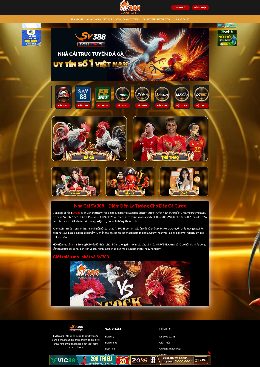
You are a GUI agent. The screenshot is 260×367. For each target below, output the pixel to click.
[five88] (227, 25)
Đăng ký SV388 (130, 19)
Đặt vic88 (68, 102)
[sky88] (31, 38)
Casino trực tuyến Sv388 (157, 19)
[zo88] (170, 360)
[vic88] (90, 360)
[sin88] (31, 25)
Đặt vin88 (107, 102)
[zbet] (227, 38)
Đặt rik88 (206, 102)
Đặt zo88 (87, 102)
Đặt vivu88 (166, 102)
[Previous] (58, 53)
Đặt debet (147, 102)
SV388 (56, 332)
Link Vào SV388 (93, 19)
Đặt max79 (127, 102)
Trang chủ (77, 19)
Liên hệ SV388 (182, 19)
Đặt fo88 (186, 102)
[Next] (202, 53)
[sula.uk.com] (130, 7)
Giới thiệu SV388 (112, 19)
